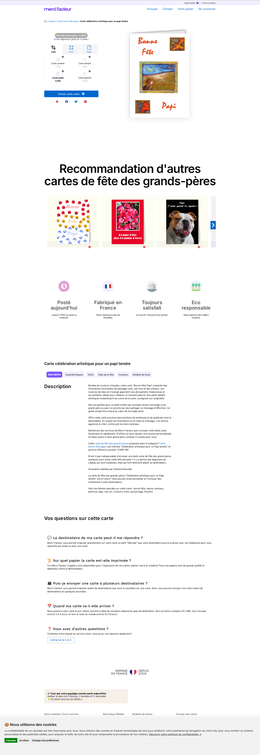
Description (54, 374)
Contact (168, 9)
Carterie (52, 21)
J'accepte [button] (11, 740)
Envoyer (152, 9)
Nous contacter (52, 714)
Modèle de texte (141, 374)
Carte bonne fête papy (68, 21)
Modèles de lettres (142, 714)
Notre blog (108, 714)
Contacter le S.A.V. (61, 639)
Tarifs (91, 374)
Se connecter (207, 9)
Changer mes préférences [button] (45, 740)
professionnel (209, 3)
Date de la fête (106, 374)
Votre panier (185, 9)
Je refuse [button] (24, 740)
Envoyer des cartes (186, 714)
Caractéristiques (74, 374)
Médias (120, 714)
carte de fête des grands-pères (111, 443)
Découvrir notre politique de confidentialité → (175, 734)
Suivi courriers (71, 714)
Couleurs (123, 374)
